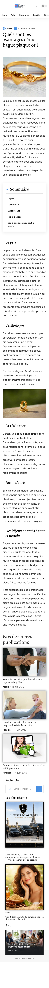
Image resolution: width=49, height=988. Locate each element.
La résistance (13, 210)
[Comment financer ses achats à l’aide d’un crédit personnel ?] (24, 748)
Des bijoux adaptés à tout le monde (20, 224)
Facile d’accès (14, 217)
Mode (6, 686)
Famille (7, 729)
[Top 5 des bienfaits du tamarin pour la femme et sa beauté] (24, 887)
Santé (7, 913)
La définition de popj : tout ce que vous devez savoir (23, 945)
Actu (7, 850)
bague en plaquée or (29, 433)
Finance (7, 772)
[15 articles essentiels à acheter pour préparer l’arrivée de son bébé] (24, 705)
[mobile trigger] (5, 6)
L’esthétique (13, 204)
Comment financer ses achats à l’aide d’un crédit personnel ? (24, 767)
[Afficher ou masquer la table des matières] (36, 189)
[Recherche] (37, 6)
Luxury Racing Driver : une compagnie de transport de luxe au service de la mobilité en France (22, 857)
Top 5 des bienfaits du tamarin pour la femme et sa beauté (24, 918)
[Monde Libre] (19, 6)
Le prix (10, 198)
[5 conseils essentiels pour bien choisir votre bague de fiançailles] (24, 662)
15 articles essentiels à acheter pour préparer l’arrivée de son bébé (20, 724)
